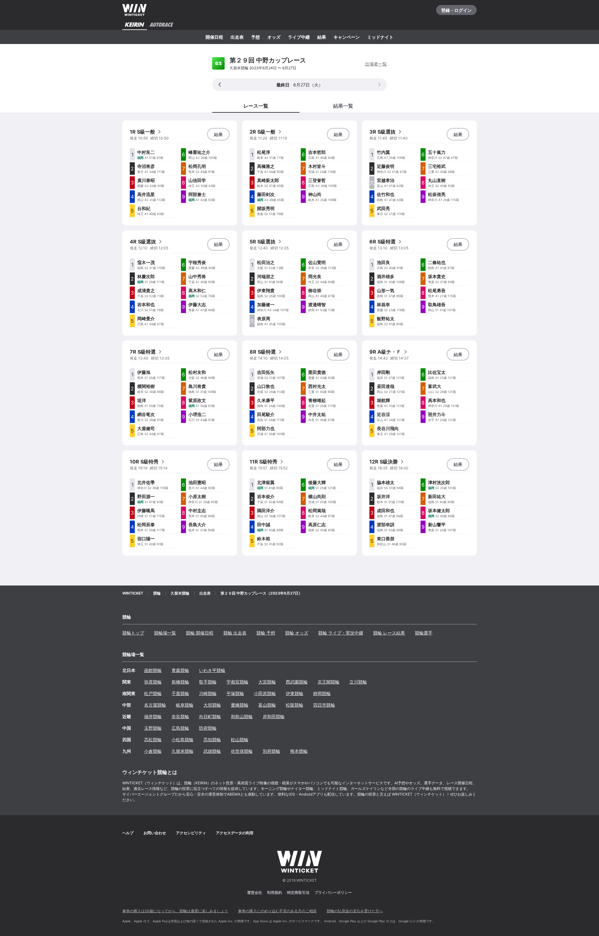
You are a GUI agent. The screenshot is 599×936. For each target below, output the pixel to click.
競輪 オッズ (296, 632)
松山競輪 (239, 739)
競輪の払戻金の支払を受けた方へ (355, 911)
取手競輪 (208, 681)
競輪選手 (423, 632)
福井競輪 (153, 716)
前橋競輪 (180, 681)
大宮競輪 (267, 681)
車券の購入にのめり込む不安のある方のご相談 (277, 911)
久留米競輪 (182, 751)
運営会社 (254, 892)
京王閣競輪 (328, 681)
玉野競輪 (153, 728)
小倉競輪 (153, 751)
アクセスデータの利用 (234, 833)
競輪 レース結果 (389, 632)
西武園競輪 (297, 681)
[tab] (343, 105)
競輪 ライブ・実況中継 (340, 632)
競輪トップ (133, 632)
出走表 (237, 37)
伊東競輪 (294, 693)
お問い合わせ (155, 833)
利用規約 (274, 892)
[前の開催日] (220, 85)
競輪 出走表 (234, 632)
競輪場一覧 (165, 632)
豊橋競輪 (239, 705)
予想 (255, 37)
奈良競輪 (180, 716)
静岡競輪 (322, 693)
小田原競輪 (265, 693)
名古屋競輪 (155, 705)
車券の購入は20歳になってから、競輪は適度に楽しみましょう (175, 911)
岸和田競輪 (274, 716)
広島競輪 (180, 728)
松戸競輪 (153, 693)
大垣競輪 (212, 705)
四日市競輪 (324, 705)
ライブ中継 (299, 37)
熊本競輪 (299, 751)
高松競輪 (153, 739)
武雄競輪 (212, 751)
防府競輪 (208, 728)
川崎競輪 (208, 693)
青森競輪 (180, 670)
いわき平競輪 (212, 670)
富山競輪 (267, 705)
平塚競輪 (235, 693)
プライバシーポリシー (333, 892)
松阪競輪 (294, 705)
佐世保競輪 (242, 751)
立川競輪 (358, 681)
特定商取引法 (298, 892)
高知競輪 (212, 739)
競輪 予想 (265, 632)
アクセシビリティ (191, 833)
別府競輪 (271, 751)
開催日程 (214, 37)
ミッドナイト (380, 37)
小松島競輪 (182, 739)
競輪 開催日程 (199, 632)
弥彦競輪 (153, 681)
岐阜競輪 (184, 705)
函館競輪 (153, 670)
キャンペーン (347, 37)
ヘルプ (128, 833)
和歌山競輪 (242, 716)
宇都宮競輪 (237, 681)
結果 (321, 37)
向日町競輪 (210, 716)
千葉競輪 (180, 693)
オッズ (273, 37)
